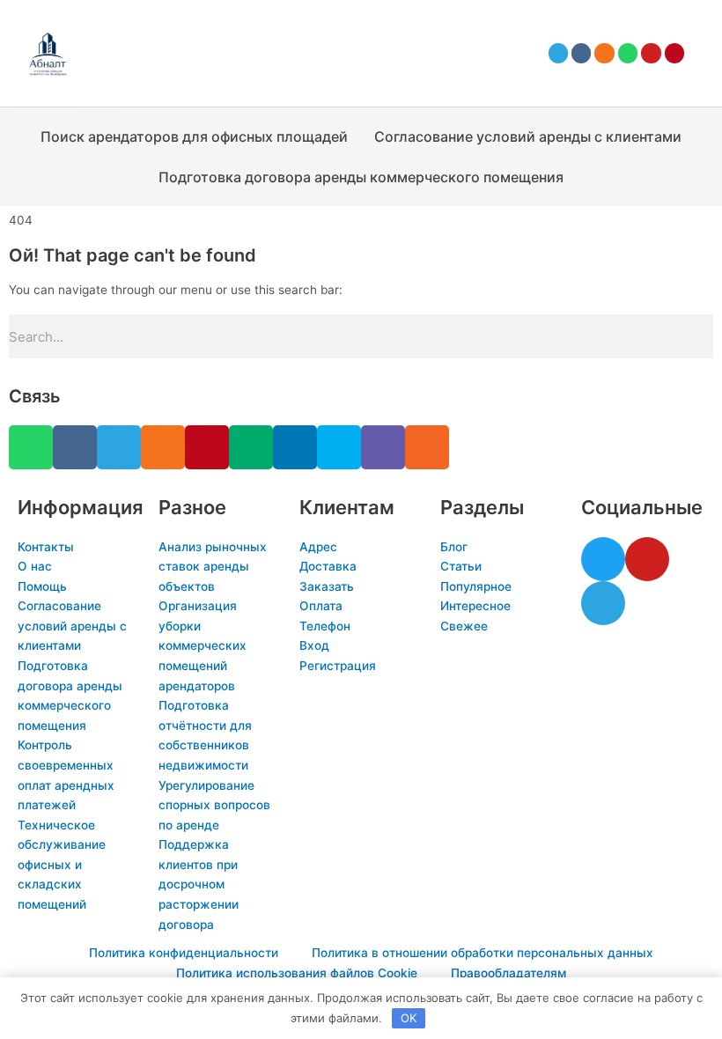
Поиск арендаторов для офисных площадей (194, 136)
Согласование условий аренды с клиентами (527, 136)
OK (408, 1018)
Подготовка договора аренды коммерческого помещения (361, 177)
